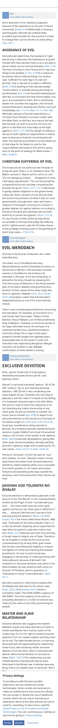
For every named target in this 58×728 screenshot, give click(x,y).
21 (41, 188)
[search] (54, 3)
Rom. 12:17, (30, 188)
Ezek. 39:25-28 (10, 589)
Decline (19, 722)
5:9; (45, 421)
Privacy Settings (33, 715)
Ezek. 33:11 (8, 43)
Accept (7, 722)
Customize (32, 722)
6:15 (49, 421)
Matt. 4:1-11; (36, 110)
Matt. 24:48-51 (9, 154)
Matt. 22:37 (14, 533)
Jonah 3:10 (21, 29)
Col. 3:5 (22, 93)
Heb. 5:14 (50, 66)
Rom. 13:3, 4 (44, 215)
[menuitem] (4, 4)
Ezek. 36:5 (8, 438)
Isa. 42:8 (31, 415)
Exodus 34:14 (9, 519)
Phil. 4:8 (47, 110)
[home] (4, 4)
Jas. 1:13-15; (23, 110)
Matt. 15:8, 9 (16, 657)
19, (38, 188)
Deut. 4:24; (37, 421)
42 (46, 449)
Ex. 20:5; (26, 421)
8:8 (27, 130)
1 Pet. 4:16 (28, 232)
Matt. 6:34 (8, 86)
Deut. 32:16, (22, 449)
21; (31, 449)
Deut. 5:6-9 (39, 516)
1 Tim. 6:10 (31, 73)
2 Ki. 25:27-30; (40, 293)
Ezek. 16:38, (39, 449)
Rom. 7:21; (19, 130)
